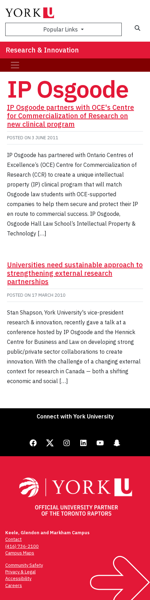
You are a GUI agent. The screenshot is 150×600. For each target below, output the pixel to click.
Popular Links (61, 29)
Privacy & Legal (20, 572)
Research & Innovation (42, 50)
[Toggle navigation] (15, 65)
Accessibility (18, 578)
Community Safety (24, 565)
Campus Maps (19, 553)
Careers (13, 585)
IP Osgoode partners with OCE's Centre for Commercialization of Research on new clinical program (70, 116)
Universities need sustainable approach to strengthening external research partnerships (75, 273)
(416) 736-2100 (22, 546)
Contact (13, 539)
